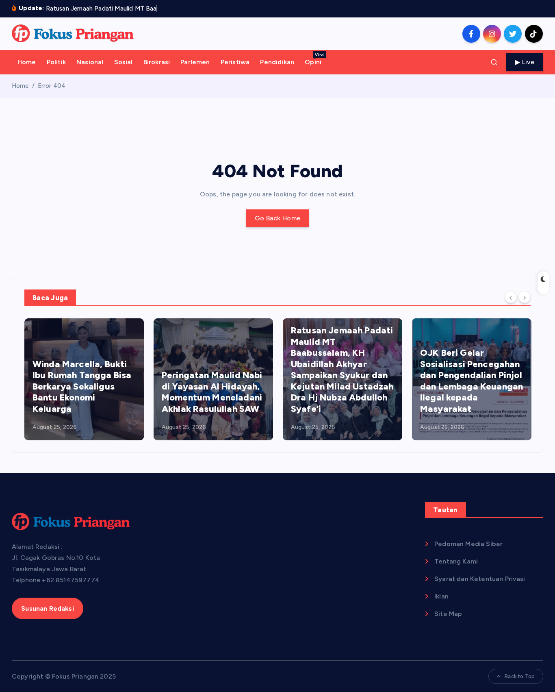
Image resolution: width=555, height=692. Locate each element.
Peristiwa (235, 62)
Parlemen (195, 62)
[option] (84, 379)
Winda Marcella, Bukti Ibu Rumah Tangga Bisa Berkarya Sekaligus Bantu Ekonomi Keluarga (82, 386)
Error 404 (51, 85)
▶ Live (524, 62)
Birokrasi (156, 62)
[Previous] (511, 297)
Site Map (448, 614)
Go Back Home (278, 218)
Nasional (89, 62)
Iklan (441, 596)
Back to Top (520, 676)
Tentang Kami (456, 561)
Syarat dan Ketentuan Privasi (479, 579)
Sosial (123, 62)
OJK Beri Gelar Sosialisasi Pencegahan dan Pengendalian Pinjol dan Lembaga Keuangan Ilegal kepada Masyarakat (471, 380)
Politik (56, 62)
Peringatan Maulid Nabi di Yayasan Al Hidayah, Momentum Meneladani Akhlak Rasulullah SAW (212, 392)
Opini (315, 59)
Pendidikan (277, 62)
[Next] (524, 297)
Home (26, 62)
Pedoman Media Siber (468, 544)
